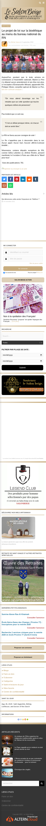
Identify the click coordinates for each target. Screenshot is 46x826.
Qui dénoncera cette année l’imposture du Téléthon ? (20, 199)
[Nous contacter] (21, 720)
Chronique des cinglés (22, 769)
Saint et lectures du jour (14, 685)
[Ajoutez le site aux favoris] (23, 720)
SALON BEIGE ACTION (23, 280)
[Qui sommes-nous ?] (18, 720)
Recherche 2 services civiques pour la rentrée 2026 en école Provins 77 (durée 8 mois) (22, 633)
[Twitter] (4, 179)
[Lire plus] (15, 321)
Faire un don (9, 674)
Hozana (41, 458)
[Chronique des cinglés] (7, 777)
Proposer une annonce (23, 648)
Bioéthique (6, 25)
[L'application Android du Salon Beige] (27, 720)
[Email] (4, 185)
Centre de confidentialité (14, 692)
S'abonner (6, 801)
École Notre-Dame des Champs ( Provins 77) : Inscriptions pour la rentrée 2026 (22, 623)
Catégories (8, 681)
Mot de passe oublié (36, 263)
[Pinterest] (16, 179)
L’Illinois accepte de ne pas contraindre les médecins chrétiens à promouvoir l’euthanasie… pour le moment (28, 760)
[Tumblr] (35, 179)
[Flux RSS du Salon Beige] (25, 720)
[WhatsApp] (10, 185)
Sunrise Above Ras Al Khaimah (15, 614)
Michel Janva (15, 42)
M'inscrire (40, 272)
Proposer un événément (23, 657)
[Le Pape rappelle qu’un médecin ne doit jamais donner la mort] (7, 755)
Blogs (6, 670)
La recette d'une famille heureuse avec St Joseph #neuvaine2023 (20, 458)
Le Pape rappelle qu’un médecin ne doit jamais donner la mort (29, 748)
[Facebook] (10, 179)
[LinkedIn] (23, 179)
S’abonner (8, 678)
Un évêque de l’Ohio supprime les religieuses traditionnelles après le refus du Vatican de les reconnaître (29, 738)
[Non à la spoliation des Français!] (23, 312)
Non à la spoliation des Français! (19, 316)
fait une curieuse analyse (11, 89)
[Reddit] (29, 179)
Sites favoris (9, 688)
